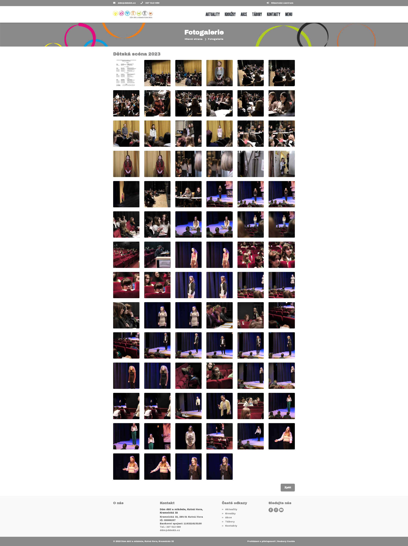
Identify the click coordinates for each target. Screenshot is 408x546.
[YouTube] (281, 510)
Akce (228, 517)
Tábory (229, 522)
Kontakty (231, 526)
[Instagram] (276, 510)
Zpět (287, 487)
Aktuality (231, 509)
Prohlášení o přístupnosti (261, 541)
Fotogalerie (215, 39)
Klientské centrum (282, 3)
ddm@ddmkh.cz (127, 3)
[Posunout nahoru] (401, 539)
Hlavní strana (194, 39)
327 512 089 (152, 3)
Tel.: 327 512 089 (170, 527)
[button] (289, 14)
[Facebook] (271, 510)
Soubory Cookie (286, 541)
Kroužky (230, 513)
